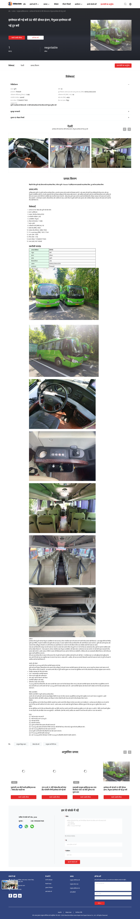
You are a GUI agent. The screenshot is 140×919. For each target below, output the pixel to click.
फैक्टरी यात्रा (48, 883)
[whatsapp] (26, 826)
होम (9, 11)
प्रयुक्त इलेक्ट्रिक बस (22, 11)
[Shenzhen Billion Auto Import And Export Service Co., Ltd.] (14, 3)
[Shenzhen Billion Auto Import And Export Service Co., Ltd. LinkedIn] (20, 896)
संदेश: (67, 816)
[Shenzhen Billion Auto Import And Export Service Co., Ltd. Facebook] (10, 896)
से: (66, 840)
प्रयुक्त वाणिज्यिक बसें (75, 880)
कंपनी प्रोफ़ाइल (48, 880)
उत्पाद (13, 11)
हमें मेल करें (35, 38)
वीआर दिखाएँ (67, 4)
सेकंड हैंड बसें (35, 744)
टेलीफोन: (68, 851)
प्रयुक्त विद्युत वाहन (21, 744)
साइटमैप (60, 912)
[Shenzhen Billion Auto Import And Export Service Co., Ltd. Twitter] (15, 896)
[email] (20, 826)
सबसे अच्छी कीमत (16, 38)
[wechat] (32, 826)
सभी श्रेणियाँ (73, 892)
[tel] (38, 826)
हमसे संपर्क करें (48, 891)
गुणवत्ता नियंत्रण (48, 887)
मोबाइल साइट (68, 912)
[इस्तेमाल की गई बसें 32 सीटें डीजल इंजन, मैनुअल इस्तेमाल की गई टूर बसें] (110, 35)
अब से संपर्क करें (72, 862)
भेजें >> (99, 903)
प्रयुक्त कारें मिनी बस (51, 744)
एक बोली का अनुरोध (123, 65)
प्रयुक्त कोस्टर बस (74, 884)
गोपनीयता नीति (78, 912)
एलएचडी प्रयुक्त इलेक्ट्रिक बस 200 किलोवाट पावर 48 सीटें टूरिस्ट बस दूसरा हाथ (84, 789)
